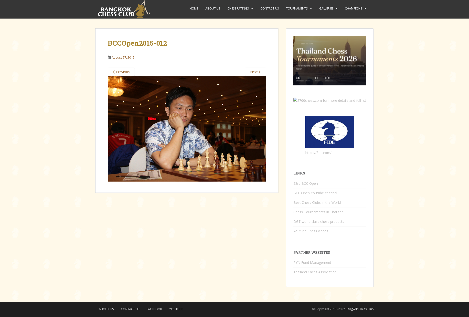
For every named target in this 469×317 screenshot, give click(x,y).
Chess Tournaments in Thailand (318, 212)
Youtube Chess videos (310, 231)
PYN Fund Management (312, 262)
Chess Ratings (238, 8)
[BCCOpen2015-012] (187, 128)
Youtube (176, 309)
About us (212, 8)
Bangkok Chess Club (360, 309)
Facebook (154, 309)
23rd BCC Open (305, 183)
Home (194, 8)
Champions (353, 8)
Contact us (269, 8)
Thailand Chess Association (315, 272)
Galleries (326, 8)
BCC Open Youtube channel (315, 193)
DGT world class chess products (318, 221)
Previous (122, 72)
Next (254, 72)
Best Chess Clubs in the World (317, 202)
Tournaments (297, 8)
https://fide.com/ (318, 152)
